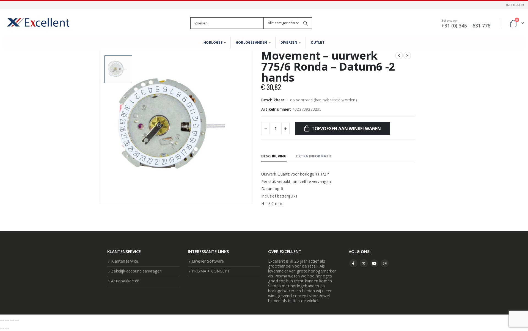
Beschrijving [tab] (274, 156)
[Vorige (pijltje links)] (2, 328)
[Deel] (12, 320)
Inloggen (515, 5)
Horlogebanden (251, 42)
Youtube (374, 263)
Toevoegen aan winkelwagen (346, 129)
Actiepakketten (125, 280)
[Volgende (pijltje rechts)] (7, 328)
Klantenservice (124, 261)
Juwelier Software (208, 261)
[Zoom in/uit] (2, 320)
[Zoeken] (305, 23)
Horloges (213, 42)
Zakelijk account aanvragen (136, 271)
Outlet (317, 42)
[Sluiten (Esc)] (17, 320)
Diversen (289, 42)
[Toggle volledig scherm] (7, 320)
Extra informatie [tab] (314, 156)
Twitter (364, 263)
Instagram (385, 263)
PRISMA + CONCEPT (211, 271)
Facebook (353, 263)
